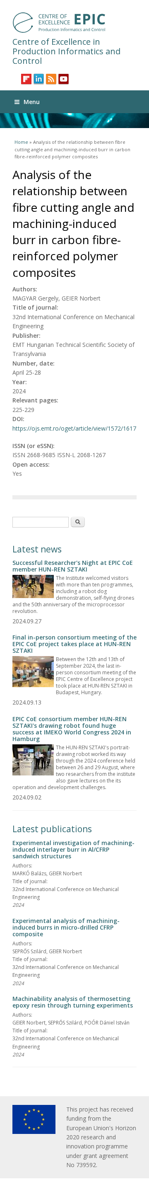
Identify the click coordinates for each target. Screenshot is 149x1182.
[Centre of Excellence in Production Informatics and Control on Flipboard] (26, 79)
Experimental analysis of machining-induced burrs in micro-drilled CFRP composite (66, 927)
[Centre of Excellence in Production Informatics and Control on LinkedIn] (39, 79)
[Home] (74, 22)
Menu (32, 102)
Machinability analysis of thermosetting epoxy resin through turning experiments (72, 1002)
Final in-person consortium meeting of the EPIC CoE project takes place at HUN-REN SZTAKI (74, 643)
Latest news (37, 549)
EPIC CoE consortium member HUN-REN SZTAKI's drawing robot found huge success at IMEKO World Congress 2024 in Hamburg (71, 729)
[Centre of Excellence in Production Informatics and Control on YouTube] (63, 79)
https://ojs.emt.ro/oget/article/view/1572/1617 (74, 428)
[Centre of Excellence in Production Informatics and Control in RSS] (51, 79)
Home (21, 142)
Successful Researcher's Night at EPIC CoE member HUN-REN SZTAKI (72, 566)
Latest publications (52, 829)
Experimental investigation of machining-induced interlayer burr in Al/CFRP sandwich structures (73, 849)
